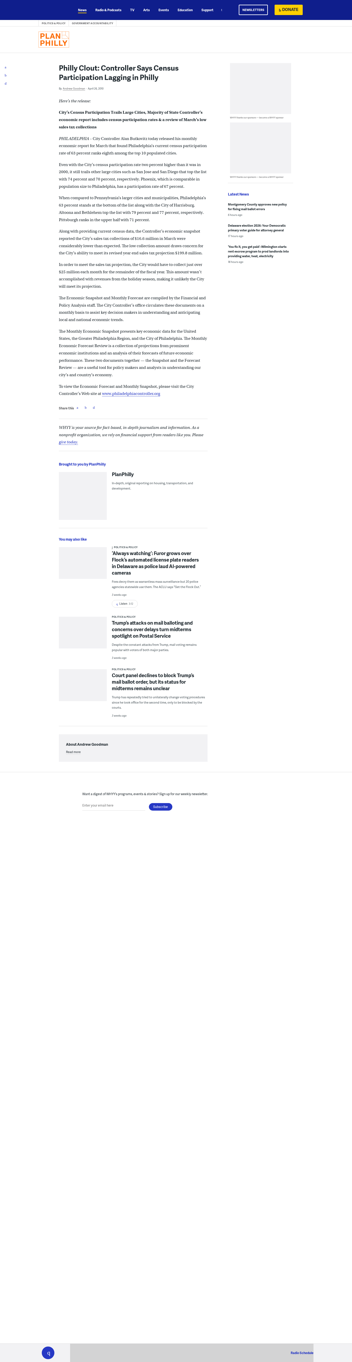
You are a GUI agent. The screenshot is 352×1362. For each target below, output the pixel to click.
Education (185, 10)
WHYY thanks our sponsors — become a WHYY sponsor (257, 117)
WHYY (53, 10)
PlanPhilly (123, 474)
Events (163, 10)
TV (132, 10)
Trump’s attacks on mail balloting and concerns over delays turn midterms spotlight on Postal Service (152, 629)
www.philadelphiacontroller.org (131, 393)
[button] (48, 1353)
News (82, 10)
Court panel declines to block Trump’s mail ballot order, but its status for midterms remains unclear (153, 682)
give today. (68, 442)
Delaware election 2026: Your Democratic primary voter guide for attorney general (257, 227)
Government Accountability (92, 23)
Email (94, 407)
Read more (73, 752)
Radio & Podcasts (108, 10)
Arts (146, 10)
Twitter (85, 407)
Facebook (77, 407)
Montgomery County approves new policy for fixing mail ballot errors (257, 206)
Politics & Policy (54, 23)
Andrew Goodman (74, 88)
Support (207, 10)
